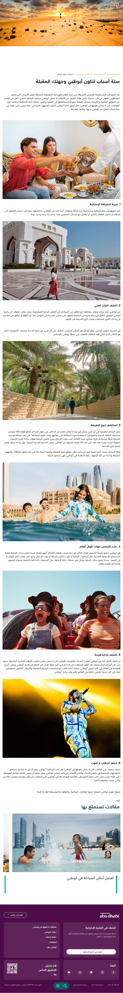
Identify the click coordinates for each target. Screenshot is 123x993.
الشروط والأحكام (97, 985)
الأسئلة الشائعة (113, 985)
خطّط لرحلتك (51, 937)
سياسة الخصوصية (80, 985)
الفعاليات (52, 942)
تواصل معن (51, 947)
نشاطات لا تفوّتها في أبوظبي (44, 927)
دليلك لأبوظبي (50, 932)
